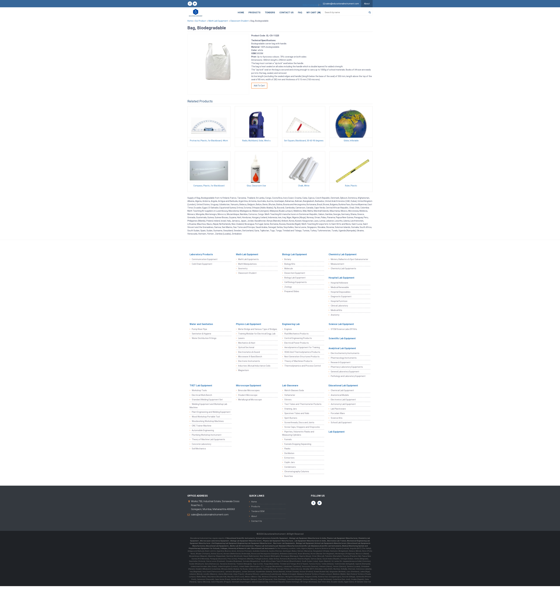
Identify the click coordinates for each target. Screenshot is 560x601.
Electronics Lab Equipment (343, 399)
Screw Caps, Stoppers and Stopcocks (302, 427)
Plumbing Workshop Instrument (206, 435)
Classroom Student (239, 21)
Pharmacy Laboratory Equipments (347, 367)
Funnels (288, 439)
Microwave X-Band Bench (250, 356)
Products (254, 12)
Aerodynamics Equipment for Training (302, 347)
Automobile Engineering (203, 430)
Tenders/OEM (257, 511)
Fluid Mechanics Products (296, 334)
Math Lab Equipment (218, 21)
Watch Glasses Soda (294, 390)
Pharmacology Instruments (344, 358)
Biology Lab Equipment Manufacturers (246, 541)
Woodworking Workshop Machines (208, 421)
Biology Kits (289, 264)
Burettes (288, 476)
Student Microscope (247, 395)
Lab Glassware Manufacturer (287, 546)
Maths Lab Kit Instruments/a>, (242, 546)
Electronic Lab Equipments (284, 543)
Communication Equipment (204, 259)
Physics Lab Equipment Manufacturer (342, 538)
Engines (288, 329)
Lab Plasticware (338, 409)
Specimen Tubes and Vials (296, 413)
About (367, 3)
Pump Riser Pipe (199, 329)
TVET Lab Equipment (201, 385)
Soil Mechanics (199, 448)
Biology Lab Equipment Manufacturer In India (307, 538)
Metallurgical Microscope (250, 399)
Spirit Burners (290, 418)
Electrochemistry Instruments (345, 353)
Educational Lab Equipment (343, 385)
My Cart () (314, 12)
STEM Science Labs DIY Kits (344, 329)
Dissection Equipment (294, 273)
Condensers (290, 467)
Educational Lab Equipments (217, 546)
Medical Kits (336, 310)
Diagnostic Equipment (341, 296)
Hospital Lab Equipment (341, 277)
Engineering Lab (291, 324)
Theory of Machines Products (298, 361)
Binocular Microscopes (249, 390)
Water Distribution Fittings (204, 338)
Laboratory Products (201, 254)
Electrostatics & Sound (249, 352)
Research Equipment (340, 362)
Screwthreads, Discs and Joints (299, 422)
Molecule (288, 268)
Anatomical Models (340, 395)
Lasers (241, 338)
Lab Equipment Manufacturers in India (310, 541)
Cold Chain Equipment (202, 264)
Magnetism (243, 370)
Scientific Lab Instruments (330, 546)
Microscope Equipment (248, 385)
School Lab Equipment (341, 422)
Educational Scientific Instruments (240, 538)
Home (241, 12)
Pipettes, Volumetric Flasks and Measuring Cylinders (298, 433)
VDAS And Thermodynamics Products (302, 352)
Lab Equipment (337, 431)
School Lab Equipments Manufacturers (330, 543)
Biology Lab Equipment (294, 254)
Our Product (200, 21)
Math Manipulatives (247, 264)
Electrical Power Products (296, 343)
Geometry (242, 268)
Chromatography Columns (296, 471)
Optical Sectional (246, 347)
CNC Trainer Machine (201, 426)
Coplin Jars (289, 462)
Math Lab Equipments (248, 259)
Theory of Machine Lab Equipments (208, 439)
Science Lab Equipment (341, 324)
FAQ (300, 12)
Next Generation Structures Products (302, 356)
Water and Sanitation (201, 324)
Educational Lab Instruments (263, 548)
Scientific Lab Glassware (309, 546)
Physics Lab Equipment (248, 324)
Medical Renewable (340, 287)
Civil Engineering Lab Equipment (224, 543)
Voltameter (289, 395)
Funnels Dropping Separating (297, 444)
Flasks (287, 448)
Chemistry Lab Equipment (343, 254)
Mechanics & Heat (246, 343)
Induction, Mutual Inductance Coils (254, 366)
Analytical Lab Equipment (342, 348)
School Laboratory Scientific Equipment (272, 538)
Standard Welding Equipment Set (207, 399)
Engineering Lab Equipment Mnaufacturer (255, 543)
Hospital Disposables (340, 292)
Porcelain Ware (338, 413)
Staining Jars (290, 409)
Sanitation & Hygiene (201, 334)
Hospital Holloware (339, 283)
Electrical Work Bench (202, 395)
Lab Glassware (290, 385)
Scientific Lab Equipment (342, 338)
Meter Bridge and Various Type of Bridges (257, 329)
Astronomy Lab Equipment (343, 404)
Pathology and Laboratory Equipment (348, 376)
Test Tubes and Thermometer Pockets (302, 404)
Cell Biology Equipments (295, 282)
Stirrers (288, 399)
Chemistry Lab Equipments (343, 268)
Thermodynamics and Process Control (302, 366)
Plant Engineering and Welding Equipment (211, 412)
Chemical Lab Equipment (342, 390)
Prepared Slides (291, 291)
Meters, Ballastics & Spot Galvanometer (349, 259)
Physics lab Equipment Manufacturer (278, 541)
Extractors (289, 458)
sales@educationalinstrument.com (210, 514)
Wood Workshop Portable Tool (206, 416)
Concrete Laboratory (201, 444)
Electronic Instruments (249, 361)
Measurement (337, 264)
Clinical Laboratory (339, 306)
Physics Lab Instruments (265, 546)
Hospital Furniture (339, 301)
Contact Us (286, 12)
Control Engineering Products (298, 338)
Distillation (289, 453)
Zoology (288, 287)
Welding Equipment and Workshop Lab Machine (208, 405)
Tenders (270, 12)
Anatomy (335, 315)
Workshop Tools (199, 390)
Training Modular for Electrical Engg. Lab (256, 334)
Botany (287, 259)
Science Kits (336, 418)
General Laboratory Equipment (345, 371)
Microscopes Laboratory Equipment (215, 541)
